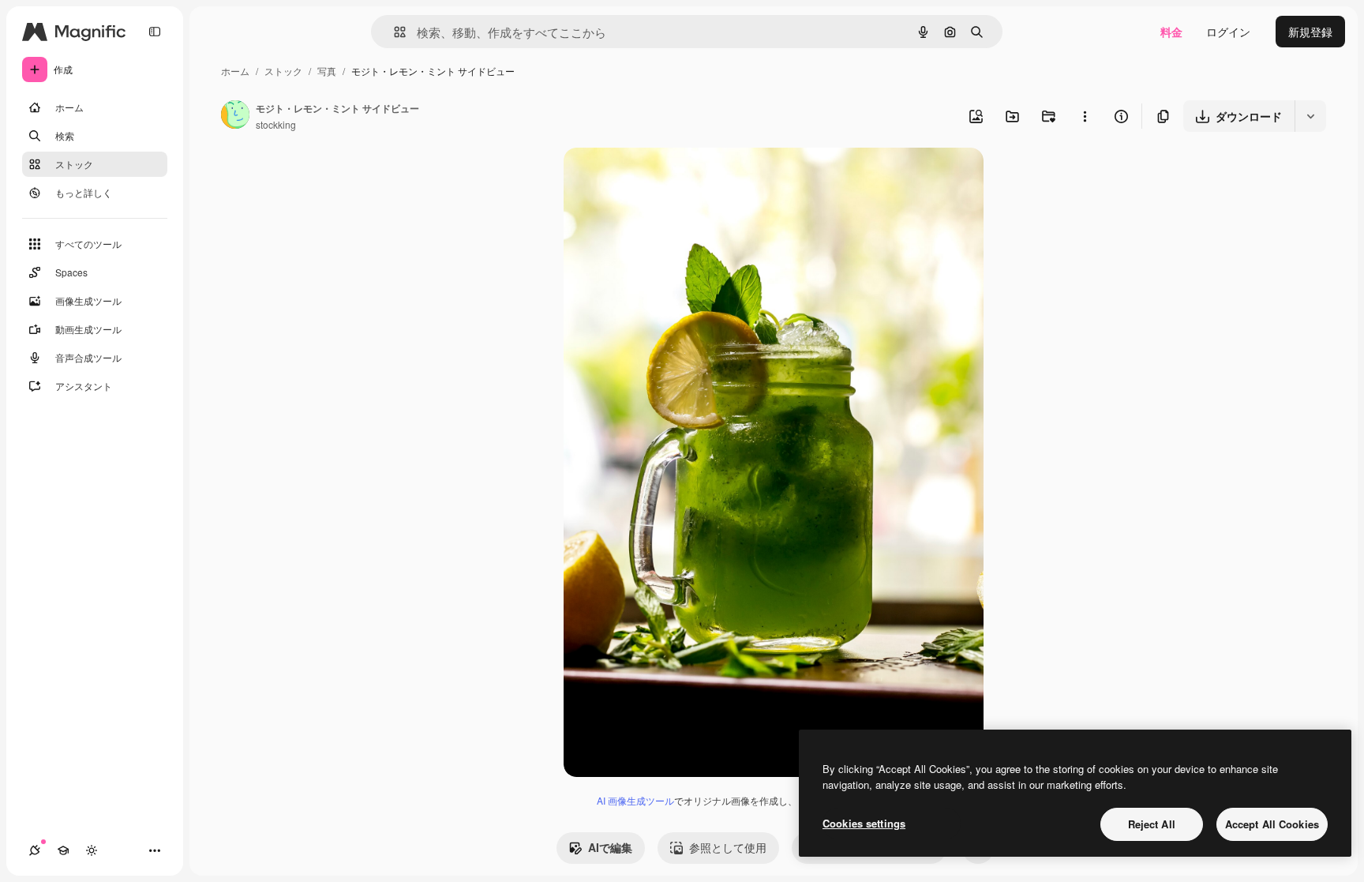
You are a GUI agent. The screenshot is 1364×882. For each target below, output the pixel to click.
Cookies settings (864, 823)
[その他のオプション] (1084, 116)
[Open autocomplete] (393, 32)
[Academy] (63, 850)
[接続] (34, 850)
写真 (326, 70)
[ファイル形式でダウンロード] (1310, 116)
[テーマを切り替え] (91, 850)
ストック (283, 70)
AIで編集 (610, 847)
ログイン (1228, 31)
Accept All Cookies (1272, 823)
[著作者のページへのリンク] (235, 116)
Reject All (1151, 823)
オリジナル (672, 178)
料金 (1171, 31)
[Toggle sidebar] (154, 31)
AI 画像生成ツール (635, 800)
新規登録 (1310, 31)
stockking (276, 124)
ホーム (235, 70)
